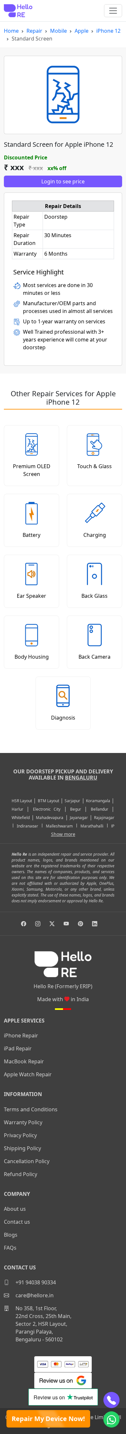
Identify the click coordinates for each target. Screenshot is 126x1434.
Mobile (58, 30)
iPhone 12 (108, 30)
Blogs (10, 1234)
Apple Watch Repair (28, 1074)
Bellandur (99, 809)
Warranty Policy (23, 1122)
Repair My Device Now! (48, 1418)
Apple (82, 30)
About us (15, 1208)
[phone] (111, 1400)
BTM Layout (48, 801)
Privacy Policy (20, 1135)
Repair (34, 30)
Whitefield (21, 817)
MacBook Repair (24, 1061)
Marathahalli (91, 826)
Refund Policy (20, 1174)
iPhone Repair (21, 1035)
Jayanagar (79, 817)
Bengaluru (81, 777)
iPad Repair (18, 1048)
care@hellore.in (34, 1295)
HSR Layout (22, 801)
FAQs (10, 1247)
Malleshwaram (59, 826)
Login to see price (63, 181)
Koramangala (98, 801)
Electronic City (46, 809)
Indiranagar (27, 826)
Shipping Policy (22, 1148)
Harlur (17, 809)
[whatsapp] (111, 1419)
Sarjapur (72, 801)
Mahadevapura (49, 817)
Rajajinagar (104, 817)
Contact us (17, 1221)
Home (11, 30)
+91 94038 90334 (35, 1282)
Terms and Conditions (31, 1109)
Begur (75, 809)
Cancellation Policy (26, 1161)
